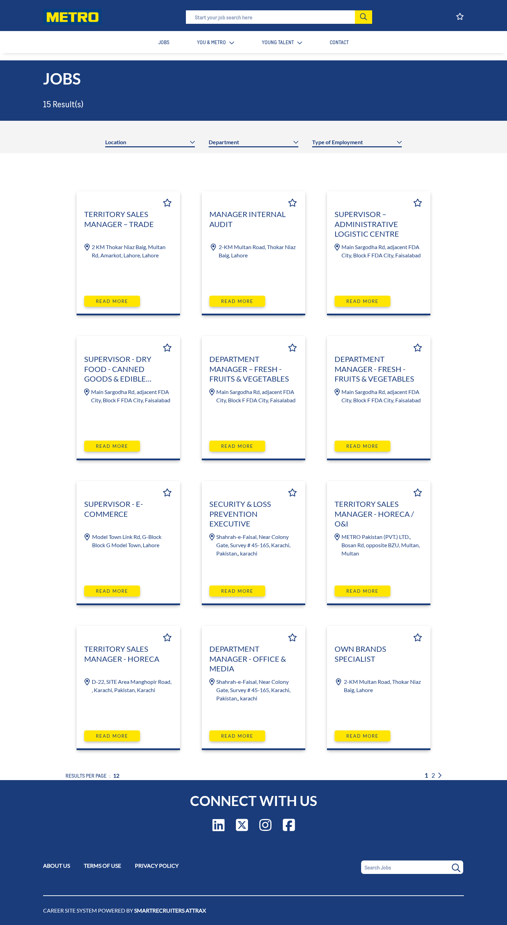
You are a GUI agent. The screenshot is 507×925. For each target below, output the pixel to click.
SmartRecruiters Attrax (170, 910)
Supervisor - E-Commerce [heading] (113, 509)
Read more (112, 301)
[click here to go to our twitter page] (242, 828)
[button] (363, 17)
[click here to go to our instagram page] (265, 828)
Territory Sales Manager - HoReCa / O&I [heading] (374, 513)
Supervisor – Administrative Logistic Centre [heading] (367, 223)
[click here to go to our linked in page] (218, 828)
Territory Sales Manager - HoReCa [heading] (121, 653)
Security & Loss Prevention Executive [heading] (240, 513)
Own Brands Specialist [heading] (360, 653)
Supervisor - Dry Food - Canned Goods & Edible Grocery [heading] (117, 369)
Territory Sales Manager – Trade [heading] (119, 219)
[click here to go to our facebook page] (289, 828)
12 (116, 775)
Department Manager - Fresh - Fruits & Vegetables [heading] (374, 368)
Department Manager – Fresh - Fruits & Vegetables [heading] (249, 368)
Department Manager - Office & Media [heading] (247, 658)
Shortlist (167, 203)
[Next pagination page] (439, 775)
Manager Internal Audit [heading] (247, 219)
